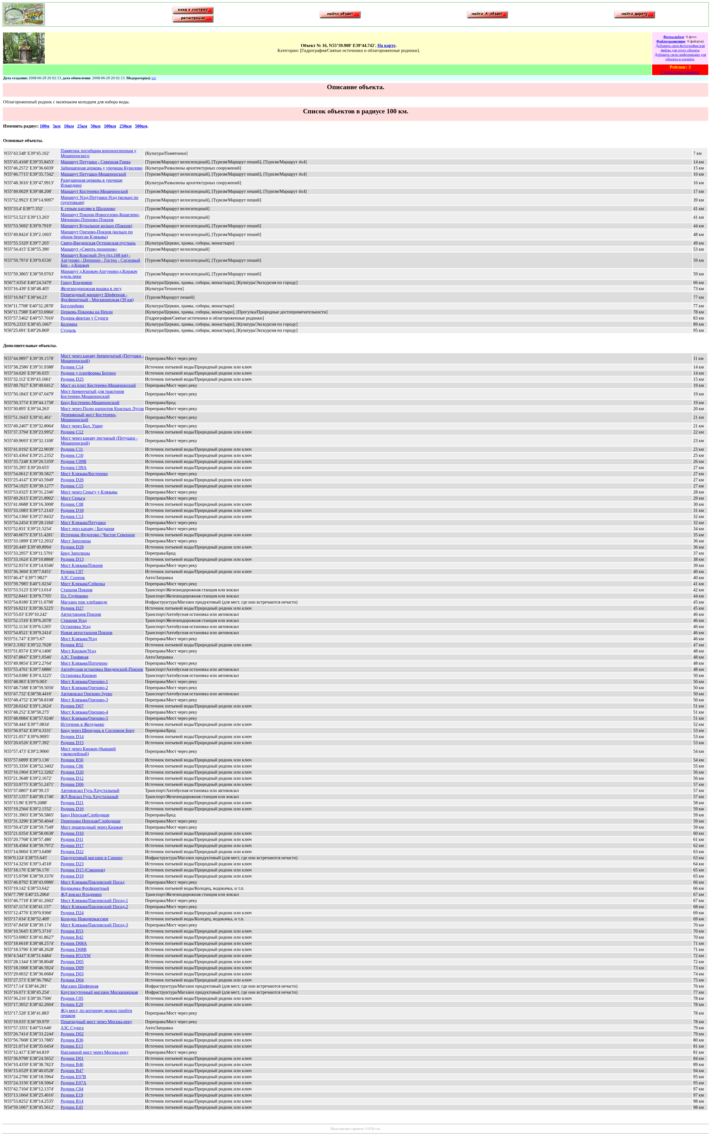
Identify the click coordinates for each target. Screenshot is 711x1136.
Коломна (69, 324)
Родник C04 (72, 1089)
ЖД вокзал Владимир (81, 894)
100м (44, 126)
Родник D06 (72, 784)
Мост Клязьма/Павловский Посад (92, 882)
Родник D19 (72, 876)
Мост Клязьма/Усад (79, 638)
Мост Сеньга (73, 498)
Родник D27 (72, 608)
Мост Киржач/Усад (78, 651)
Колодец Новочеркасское (84, 918)
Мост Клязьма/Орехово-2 (84, 687)
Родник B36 (72, 1040)
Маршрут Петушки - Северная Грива (96, 162)
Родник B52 (72, 644)
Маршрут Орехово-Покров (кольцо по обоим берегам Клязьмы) (97, 234)
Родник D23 (72, 863)
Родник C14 (72, 367)
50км (96, 126)
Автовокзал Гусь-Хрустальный (90, 790)
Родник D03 (72, 973)
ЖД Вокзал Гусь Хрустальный (89, 796)
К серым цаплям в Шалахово (88, 208)
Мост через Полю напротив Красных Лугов (102, 408)
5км (57, 126)
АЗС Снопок (73, 577)
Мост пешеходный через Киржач (92, 827)
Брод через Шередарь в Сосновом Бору (98, 730)
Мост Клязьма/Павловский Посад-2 (94, 906)
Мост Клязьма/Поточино (84, 663)
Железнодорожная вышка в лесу (91, 288)
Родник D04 (72, 980)
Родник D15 (72, 742)
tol (154, 78)
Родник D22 (72, 851)
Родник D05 (72, 961)
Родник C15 (72, 486)
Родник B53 (72, 931)
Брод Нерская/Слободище (85, 815)
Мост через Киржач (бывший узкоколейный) (88, 751)
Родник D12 (72, 778)
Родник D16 (72, 808)
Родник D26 (72, 479)
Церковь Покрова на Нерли (87, 312)
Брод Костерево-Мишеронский (90, 402)
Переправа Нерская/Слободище (91, 821)
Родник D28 (72, 547)
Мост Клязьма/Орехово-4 (84, 712)
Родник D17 (72, 845)
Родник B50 (72, 760)
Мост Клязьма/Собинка (83, 583)
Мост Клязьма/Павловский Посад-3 (94, 925)
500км (141, 126)
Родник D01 (72, 1058)
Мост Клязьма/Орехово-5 (84, 718)
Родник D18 (72, 510)
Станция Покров (76, 589)
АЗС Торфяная (74, 657)
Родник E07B (73, 1076)
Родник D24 (72, 912)
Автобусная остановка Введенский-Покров (102, 669)
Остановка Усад (76, 626)
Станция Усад (74, 620)
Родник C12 (72, 432)
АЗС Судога (72, 1027)
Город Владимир (76, 282)
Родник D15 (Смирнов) (83, 870)
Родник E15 (72, 1046)
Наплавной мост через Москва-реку (95, 1052)
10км (69, 126)
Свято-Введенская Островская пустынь (98, 243)
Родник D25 (72, 379)
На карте (386, 45)
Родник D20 (72, 772)
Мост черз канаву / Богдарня (87, 528)
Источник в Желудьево (82, 724)
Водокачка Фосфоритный (85, 888)
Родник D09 (72, 967)
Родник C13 (72, 516)
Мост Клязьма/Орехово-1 (84, 681)
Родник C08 (72, 504)
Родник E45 (72, 1107)
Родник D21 (72, 802)
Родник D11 (72, 839)
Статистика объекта (680, 72)
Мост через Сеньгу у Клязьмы (89, 492)
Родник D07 (72, 706)
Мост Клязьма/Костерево (84, 473)
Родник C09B (73, 461)
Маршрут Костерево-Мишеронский (94, 191)
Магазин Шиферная (79, 986)
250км (125, 126)
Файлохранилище (670, 41)
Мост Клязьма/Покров (82, 565)
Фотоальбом (673, 37)
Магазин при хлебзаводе (84, 602)
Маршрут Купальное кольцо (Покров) (96, 225)
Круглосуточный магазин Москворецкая (99, 992)
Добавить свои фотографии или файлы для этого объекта (680, 48)
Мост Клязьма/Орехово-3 (84, 699)
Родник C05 (72, 998)
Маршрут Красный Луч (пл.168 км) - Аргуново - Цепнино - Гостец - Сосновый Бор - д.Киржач (100, 260)
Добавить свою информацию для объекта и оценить (680, 57)
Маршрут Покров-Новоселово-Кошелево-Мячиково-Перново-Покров (100, 217)
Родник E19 (72, 1095)
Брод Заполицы (75, 553)
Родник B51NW (76, 955)
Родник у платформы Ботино (88, 373)
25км (82, 126)
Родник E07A (73, 1082)
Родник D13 (72, 559)
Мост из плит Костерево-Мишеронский (98, 385)
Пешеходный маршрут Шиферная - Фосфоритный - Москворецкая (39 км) (97, 297)
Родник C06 (72, 766)
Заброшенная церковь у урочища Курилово (101, 168)
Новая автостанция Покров (86, 632)
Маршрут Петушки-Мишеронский (93, 174)
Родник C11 (72, 449)
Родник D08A (74, 943)
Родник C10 (72, 455)
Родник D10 (72, 833)
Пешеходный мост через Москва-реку (96, 1021)
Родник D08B (74, 949)
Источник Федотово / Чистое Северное (98, 534)
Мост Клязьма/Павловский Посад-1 (94, 900)
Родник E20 (72, 1004)
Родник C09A (74, 467)
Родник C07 (72, 571)
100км (110, 126)
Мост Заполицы (76, 541)
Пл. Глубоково (74, 596)
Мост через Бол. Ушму (82, 425)
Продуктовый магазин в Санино (91, 857)
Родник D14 (72, 736)
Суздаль (68, 330)
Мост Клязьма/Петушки (83, 522)
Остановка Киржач (79, 675)
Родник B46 (72, 1064)
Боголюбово (72, 305)
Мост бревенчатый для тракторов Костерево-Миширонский (92, 394)
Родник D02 (72, 1034)
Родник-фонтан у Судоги (84, 318)
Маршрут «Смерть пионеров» (89, 249)
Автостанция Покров (81, 614)
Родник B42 (72, 937)
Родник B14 (72, 1101)
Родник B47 (72, 1070)
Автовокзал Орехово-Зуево (86, 693)
